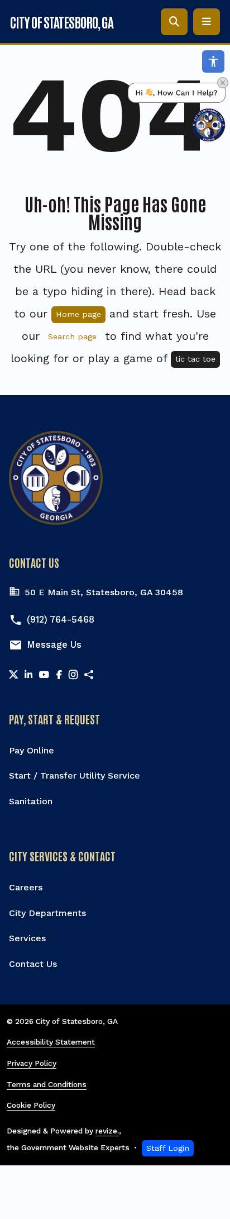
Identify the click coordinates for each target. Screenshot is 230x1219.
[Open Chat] (177, 112)
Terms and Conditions (47, 1084)
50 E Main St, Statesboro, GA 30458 (104, 592)
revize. (107, 1130)
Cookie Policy (31, 1105)
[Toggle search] (174, 21)
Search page (72, 336)
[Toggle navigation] (206, 21)
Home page (78, 314)
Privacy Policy (31, 1063)
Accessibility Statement (51, 1041)
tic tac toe (195, 358)
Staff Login (167, 1148)
